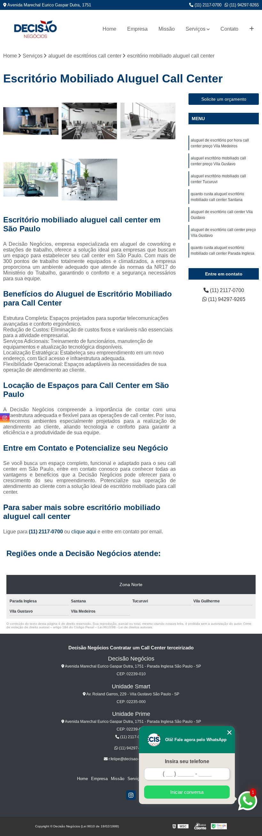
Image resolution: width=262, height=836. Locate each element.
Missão (166, 29)
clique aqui (83, 531)
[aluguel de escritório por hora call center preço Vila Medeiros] (30, 121)
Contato (229, 29)
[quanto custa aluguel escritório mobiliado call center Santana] (30, 179)
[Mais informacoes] (251, 29)
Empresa (137, 29)
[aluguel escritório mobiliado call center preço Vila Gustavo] (89, 121)
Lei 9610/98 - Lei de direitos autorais (125, 627)
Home (109, 29)
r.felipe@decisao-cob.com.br (133, 759)
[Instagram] (131, 795)
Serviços (195, 29)
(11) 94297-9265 (243, 5)
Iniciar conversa (187, 792)
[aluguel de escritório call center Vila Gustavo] (89, 179)
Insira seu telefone (187, 761)
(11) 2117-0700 (207, 5)
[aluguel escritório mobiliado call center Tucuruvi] (148, 121)
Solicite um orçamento (223, 99)
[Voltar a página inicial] (35, 29)
